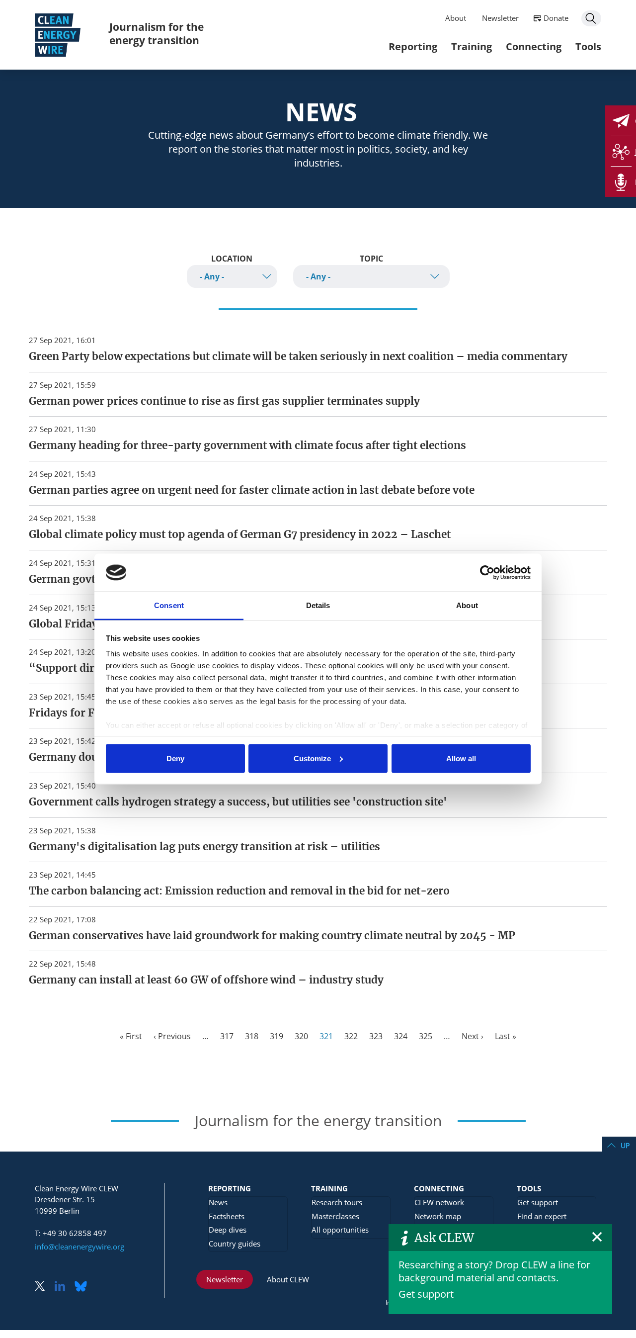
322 (351, 1036)
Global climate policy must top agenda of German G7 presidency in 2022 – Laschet (240, 534)
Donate (556, 18)
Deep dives (227, 1230)
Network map (437, 1216)
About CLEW (288, 1279)
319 (276, 1036)
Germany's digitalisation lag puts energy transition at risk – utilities (204, 846)
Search (591, 18)
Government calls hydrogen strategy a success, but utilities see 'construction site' (238, 802)
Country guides (234, 1244)
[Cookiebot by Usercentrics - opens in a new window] (487, 572)
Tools (588, 46)
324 (400, 1036)
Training (471, 46)
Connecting (533, 46)
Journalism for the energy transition (156, 33)
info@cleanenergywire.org (79, 1246)
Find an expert (541, 1216)
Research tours (337, 1202)
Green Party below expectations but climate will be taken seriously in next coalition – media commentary (298, 356)
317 (227, 1036)
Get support (426, 1294)
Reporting (413, 46)
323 (376, 1036)
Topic (371, 258)
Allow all (461, 758)
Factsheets (226, 1216)
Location (231, 258)
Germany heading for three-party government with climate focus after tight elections (247, 445)
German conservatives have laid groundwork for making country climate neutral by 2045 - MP (272, 935)
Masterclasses (335, 1216)
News (218, 1202)
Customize (312, 758)
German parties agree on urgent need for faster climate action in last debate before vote (252, 490)
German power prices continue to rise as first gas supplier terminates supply (224, 401)
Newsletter (500, 18)
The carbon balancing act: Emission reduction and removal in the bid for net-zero (239, 891)
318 (251, 1036)
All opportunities (340, 1230)
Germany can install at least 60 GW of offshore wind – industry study (206, 980)
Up (625, 1145)
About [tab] (467, 605)
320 (301, 1036)
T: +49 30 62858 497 (71, 1233)
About (455, 18)
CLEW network (439, 1202)
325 (425, 1036)
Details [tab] (318, 605)
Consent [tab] (169, 605)
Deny (175, 758)
